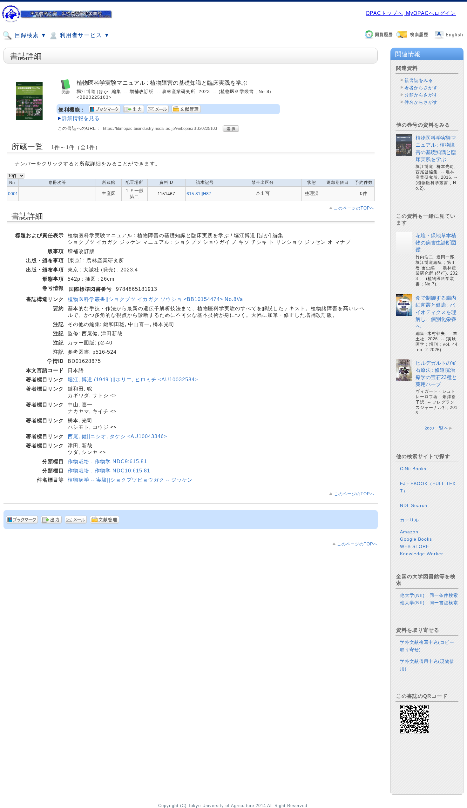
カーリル (409, 520)
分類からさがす (421, 94)
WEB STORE (414, 546)
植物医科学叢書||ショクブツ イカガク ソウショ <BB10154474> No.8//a (155, 299)
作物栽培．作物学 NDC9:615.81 (107, 461)
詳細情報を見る (81, 118)
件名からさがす (421, 102)
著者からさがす (421, 87)
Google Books (416, 539)
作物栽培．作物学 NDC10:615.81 (109, 470)
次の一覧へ (437, 428)
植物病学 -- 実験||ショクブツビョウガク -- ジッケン (130, 480)
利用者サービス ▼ (84, 35)
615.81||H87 (198, 193)
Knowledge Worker (421, 553)
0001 (13, 193)
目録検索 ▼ (30, 35)
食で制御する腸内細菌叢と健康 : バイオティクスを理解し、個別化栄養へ (436, 312)
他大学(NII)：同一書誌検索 (429, 602)
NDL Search (413, 505)
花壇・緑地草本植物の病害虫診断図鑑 (436, 243)
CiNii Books (413, 468)
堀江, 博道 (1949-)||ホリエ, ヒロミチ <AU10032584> (133, 379)
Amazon (409, 531)
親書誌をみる (418, 80)
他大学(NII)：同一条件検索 (429, 595)
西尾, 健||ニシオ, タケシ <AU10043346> (117, 436)
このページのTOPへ (354, 208)
